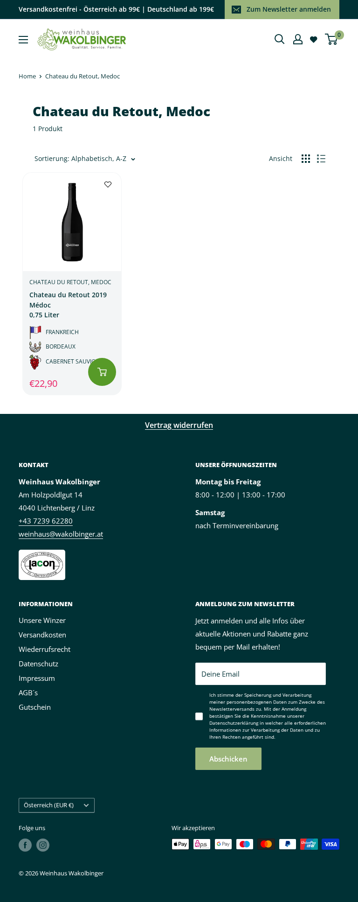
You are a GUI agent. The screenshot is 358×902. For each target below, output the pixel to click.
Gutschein (35, 707)
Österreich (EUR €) (49, 805)
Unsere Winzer (42, 620)
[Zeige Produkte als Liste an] (321, 158)
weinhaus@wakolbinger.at (61, 533)
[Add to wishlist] (107, 183)
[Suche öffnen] (280, 39)
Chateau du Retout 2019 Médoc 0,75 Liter (68, 304)
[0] (331, 39)
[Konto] (298, 39)
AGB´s (28, 692)
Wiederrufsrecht (44, 649)
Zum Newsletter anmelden (289, 9)
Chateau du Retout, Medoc (82, 76)
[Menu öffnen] (23, 39)
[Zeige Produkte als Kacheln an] (306, 158)
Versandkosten (42, 634)
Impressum (37, 678)
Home (27, 76)
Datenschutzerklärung (233, 723)
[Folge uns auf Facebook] (25, 845)
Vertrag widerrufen (179, 425)
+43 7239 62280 (46, 520)
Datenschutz (38, 663)
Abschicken (228, 758)
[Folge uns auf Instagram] (42, 845)
